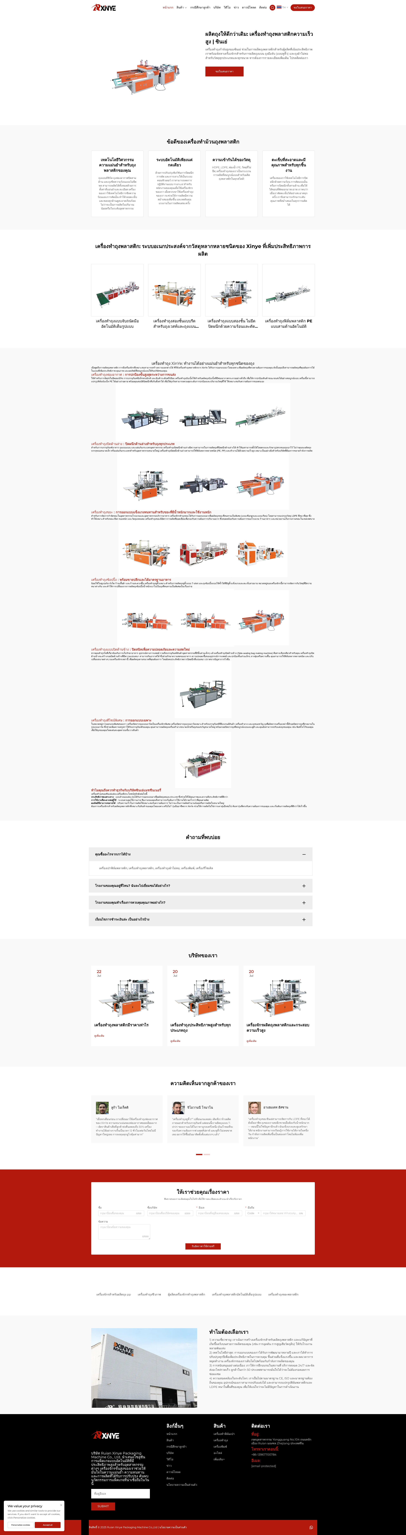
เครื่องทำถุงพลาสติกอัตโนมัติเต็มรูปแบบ (236, 1294)
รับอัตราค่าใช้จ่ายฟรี (203, 1246)
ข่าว (236, 7)
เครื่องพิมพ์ (220, 1446)
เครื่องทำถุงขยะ (102, 512)
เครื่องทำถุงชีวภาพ (149, 1294)
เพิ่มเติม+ (219, 1459)
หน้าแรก (168, 7)
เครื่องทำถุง (221, 1440)
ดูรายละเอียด (117, 290)
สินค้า (180, 7)
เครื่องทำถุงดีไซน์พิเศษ (107, 720)
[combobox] (253, 1213)
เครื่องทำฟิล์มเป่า (224, 1434)
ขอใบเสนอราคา (303, 7)
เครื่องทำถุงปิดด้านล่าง (107, 444)
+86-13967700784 (263, 1454)
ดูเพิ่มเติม (99, 1035)
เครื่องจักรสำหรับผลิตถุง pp (113, 1294)
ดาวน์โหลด (249, 7)
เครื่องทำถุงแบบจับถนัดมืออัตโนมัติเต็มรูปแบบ (117, 324)
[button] (199, 1154)
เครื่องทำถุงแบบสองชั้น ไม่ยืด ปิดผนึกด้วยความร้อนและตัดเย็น (231, 324)
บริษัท (217, 7)
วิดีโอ (227, 7)
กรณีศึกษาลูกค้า (200, 7)
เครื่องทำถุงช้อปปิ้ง (104, 579)
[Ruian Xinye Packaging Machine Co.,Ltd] (103, 7)
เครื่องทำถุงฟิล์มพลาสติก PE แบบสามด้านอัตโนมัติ (288, 324)
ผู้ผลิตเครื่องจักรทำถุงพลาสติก (186, 1294)
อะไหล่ (218, 1453)
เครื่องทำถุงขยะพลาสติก (283, 1294)
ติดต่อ (263, 7)
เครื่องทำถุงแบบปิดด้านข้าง (110, 649)
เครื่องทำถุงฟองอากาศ (107, 374)
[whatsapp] (311, 1527)
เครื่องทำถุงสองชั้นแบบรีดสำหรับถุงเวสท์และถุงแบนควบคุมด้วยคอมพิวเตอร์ (174, 324)
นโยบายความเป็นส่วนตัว (182, 1485)
